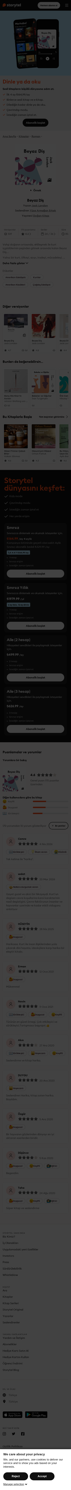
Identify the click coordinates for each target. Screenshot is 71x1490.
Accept (42, 1476)
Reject (16, 1476)
